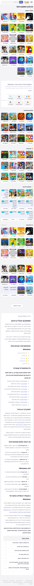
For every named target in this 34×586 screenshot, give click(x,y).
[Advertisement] (17, 262)
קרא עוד (30, 90)
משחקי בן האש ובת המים (21, 424)
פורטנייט (23, 355)
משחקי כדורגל (24, 394)
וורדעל (23, 363)
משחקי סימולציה (23, 399)
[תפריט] (31, 2)
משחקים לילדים (23, 381)
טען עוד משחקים (17, 305)
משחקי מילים (24, 389)
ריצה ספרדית (22, 361)
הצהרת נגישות (19, 580)
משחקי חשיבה (24, 386)
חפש (21, 2)
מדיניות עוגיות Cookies (17, 582)
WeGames (28, 515)
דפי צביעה (25, 405)
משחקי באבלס (24, 397)
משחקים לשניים (21, 422)
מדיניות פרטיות (6, 580)
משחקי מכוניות (24, 391)
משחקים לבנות (24, 383)
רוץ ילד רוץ (23, 358)
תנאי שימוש (12, 580)
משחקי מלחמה (23, 402)
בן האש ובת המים (21, 353)
